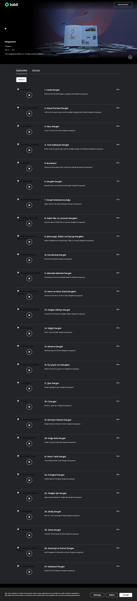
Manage (97, 595)
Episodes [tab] (21, 70)
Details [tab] (36, 70)
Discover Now (123, 5)
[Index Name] (29, 95)
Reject (112, 595)
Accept (126, 595)
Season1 (21, 79)
